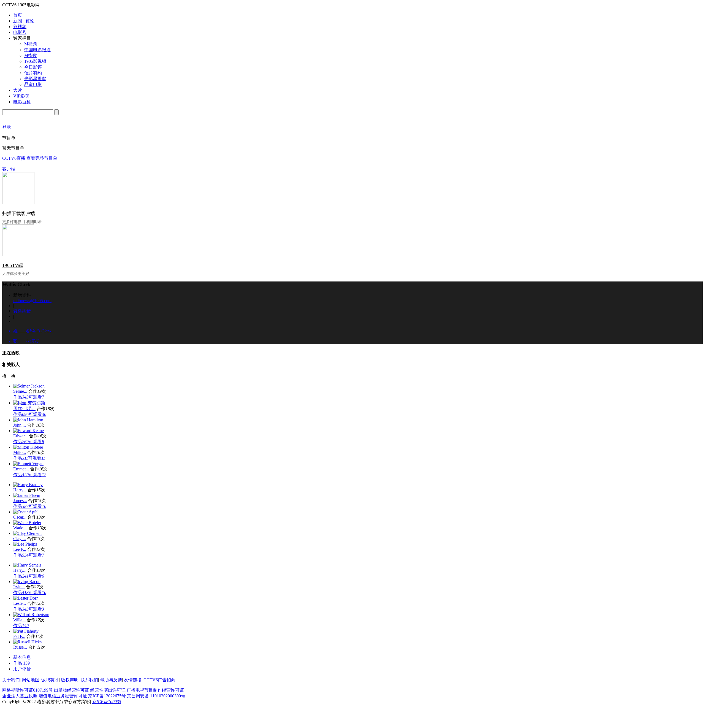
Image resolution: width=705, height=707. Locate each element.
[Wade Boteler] (27, 522)
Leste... (19, 603)
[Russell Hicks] (27, 642)
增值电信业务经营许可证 (63, 696)
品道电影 (33, 84)
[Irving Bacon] (26, 581)
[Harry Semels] (27, 565)
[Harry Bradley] (28, 484)
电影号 (19, 32)
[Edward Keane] (28, 430)
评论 (30, 20)
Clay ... (19, 538)
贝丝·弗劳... (24, 408)
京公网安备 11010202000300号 (156, 696)
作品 (21, 397)
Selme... (20, 391)
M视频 (30, 44)
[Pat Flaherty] (26, 631)
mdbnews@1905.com (32, 300)
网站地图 (30, 680)
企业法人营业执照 (19, 696)
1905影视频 (35, 61)
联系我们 (89, 680)
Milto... (19, 452)
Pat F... (19, 636)
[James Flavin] (26, 495)
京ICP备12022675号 (107, 696)
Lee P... (19, 549)
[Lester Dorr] (25, 598)
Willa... (19, 619)
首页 (17, 15)
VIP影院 (21, 96)
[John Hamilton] (28, 420)
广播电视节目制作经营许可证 (155, 690)
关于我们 (11, 680)
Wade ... (20, 527)
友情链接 (133, 680)
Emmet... (21, 469)
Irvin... (19, 586)
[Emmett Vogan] (28, 463)
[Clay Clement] (27, 533)
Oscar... (19, 517)
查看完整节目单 (41, 158)
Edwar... (20, 436)
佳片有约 (33, 73)
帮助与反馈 (111, 680)
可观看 (36, 397)
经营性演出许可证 (108, 690)
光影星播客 (35, 78)
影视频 (19, 26)
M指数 (30, 55)
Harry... (19, 489)
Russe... (20, 647)
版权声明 (69, 680)
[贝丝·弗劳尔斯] (29, 402)
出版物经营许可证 (71, 690)
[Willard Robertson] (31, 614)
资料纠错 (22, 310)
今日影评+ (34, 67)
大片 (17, 90)
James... (20, 500)
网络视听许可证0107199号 (27, 690)
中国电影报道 (37, 49)
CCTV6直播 (13, 158)
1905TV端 (12, 265)
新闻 (17, 20)
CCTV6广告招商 (159, 680)
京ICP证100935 (106, 701)
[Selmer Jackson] (29, 386)
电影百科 (22, 101)
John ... (19, 425)
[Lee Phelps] (25, 544)
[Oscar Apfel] (26, 512)
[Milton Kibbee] (28, 447)
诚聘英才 (50, 680)
